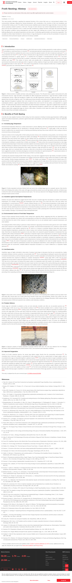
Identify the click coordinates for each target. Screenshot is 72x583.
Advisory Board (49, 557)
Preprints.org (65, 559)
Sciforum (64, 555)
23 (19, 202)
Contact (47, 563)
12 (14, 59)
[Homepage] (4, 2)
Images (29, 2)
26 (41, 202)
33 (17, 264)
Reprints (40, 2)
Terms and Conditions (27, 545)
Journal (35, 2)
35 (16, 268)
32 (62, 259)
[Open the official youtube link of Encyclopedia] (22, 569)
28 (35, 253)
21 (53, 148)
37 (20, 269)
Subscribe (5, 569)
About (50, 2)
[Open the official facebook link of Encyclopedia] (26, 569)
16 (5, 65)
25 (22, 202)
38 (65, 305)
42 (37, 357)
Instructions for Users (50, 559)
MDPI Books (65, 557)
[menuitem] (64, 2)
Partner (47, 565)
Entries (19, 2)
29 (43, 257)
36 (17, 268)
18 (38, 136)
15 (3, 65)
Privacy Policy (39, 545)
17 (47, 128)
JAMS (64, 566)
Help (47, 561)
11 (13, 59)
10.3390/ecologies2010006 (34, 373)
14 (2, 65)
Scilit (64, 561)
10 (59, 56)
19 (26, 139)
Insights (45, 2)
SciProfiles (65, 563)
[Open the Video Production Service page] (66, 565)
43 (51, 361)
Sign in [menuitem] (58, 2)
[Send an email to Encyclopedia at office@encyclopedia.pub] (13, 569)
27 (23, 233)
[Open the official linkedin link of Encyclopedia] (19, 569)
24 (41, 164)
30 (64, 259)
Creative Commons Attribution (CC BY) (39, 543)
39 (37, 307)
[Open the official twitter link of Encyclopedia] (16, 569)
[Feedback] (66, 570)
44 (31, 363)
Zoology (9, 16)
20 (53, 147)
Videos (24, 2)
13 (22, 63)
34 (14, 268)
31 (65, 259)
